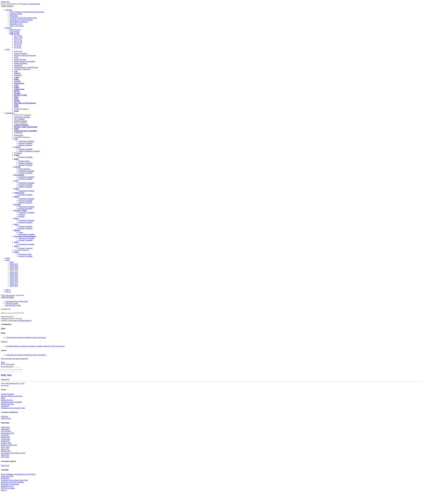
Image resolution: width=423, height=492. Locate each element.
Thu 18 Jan (18, 43)
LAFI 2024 (5, 435)
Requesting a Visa (16, 24)
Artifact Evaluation (20, 53)
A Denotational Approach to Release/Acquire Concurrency (25, 337)
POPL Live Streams (17, 26)
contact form (5, 379)
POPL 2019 (14, 280)
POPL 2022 (14, 274)
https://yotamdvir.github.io (22, 321)
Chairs (21, 232)
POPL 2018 (14, 282)
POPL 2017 (14, 284)
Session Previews (20, 59)
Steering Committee (25, 145)
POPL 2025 (14, 268)
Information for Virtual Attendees (21, 20)
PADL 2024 (5, 465)
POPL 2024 (5, 295)
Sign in (7, 290)
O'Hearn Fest (5, 439)
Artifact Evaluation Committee (29, 151)
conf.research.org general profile (16, 301)
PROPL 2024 (5, 451)
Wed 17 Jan (18, 42)
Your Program (14, 32)
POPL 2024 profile (7, 297)
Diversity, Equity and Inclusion (25, 55)
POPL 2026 (14, 266)
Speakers (22, 214)
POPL (16, 57)
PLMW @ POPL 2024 (9, 445)
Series (12, 262)
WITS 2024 (5, 457)
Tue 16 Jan (18, 40)
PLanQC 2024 (6, 443)
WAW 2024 (5, 455)
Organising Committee (26, 171)
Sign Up (4, 490)
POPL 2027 (14, 264)
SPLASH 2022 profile (13, 305)
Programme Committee (27, 234)
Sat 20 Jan (17, 47)
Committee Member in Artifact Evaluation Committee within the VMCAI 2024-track (35, 346)
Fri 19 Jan (17, 45)
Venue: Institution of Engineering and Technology (27, 12)
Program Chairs (24, 161)
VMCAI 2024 (6, 418)
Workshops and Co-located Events (26, 67)
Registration (14, 16)
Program (8, 28)
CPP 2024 (4, 416)
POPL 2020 (14, 278)
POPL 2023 (14, 272)
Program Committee (25, 143)
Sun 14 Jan (18, 36)
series (12, 295)
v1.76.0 (21, 383)
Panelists (22, 216)
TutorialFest (18, 65)
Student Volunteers (20, 63)
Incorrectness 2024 (7, 433)
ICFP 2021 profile (11, 303)
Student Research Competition (24, 61)
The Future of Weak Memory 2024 (13, 453)
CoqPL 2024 (5, 427)
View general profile (7, 366)
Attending (8, 10)
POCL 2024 (5, 447)
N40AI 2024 (5, 437)
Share (3, 362)
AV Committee (19, 119)
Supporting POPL (16, 14)
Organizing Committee (22, 117)
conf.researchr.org (11, 383)
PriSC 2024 (5, 449)
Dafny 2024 (5, 429)
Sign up (8, 292)
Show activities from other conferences (14, 359)
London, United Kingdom (31, 4)
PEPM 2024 (5, 441)
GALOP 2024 (6, 431)
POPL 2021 (14, 276)
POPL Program (15, 30)
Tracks (7, 49)
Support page (5, 385)
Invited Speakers (24, 169)
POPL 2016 (14, 286)
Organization (9, 113)
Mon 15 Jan (18, 38)
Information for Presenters (19, 22)
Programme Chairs (25, 254)
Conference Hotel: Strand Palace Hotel (23, 18)
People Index (18, 135)
